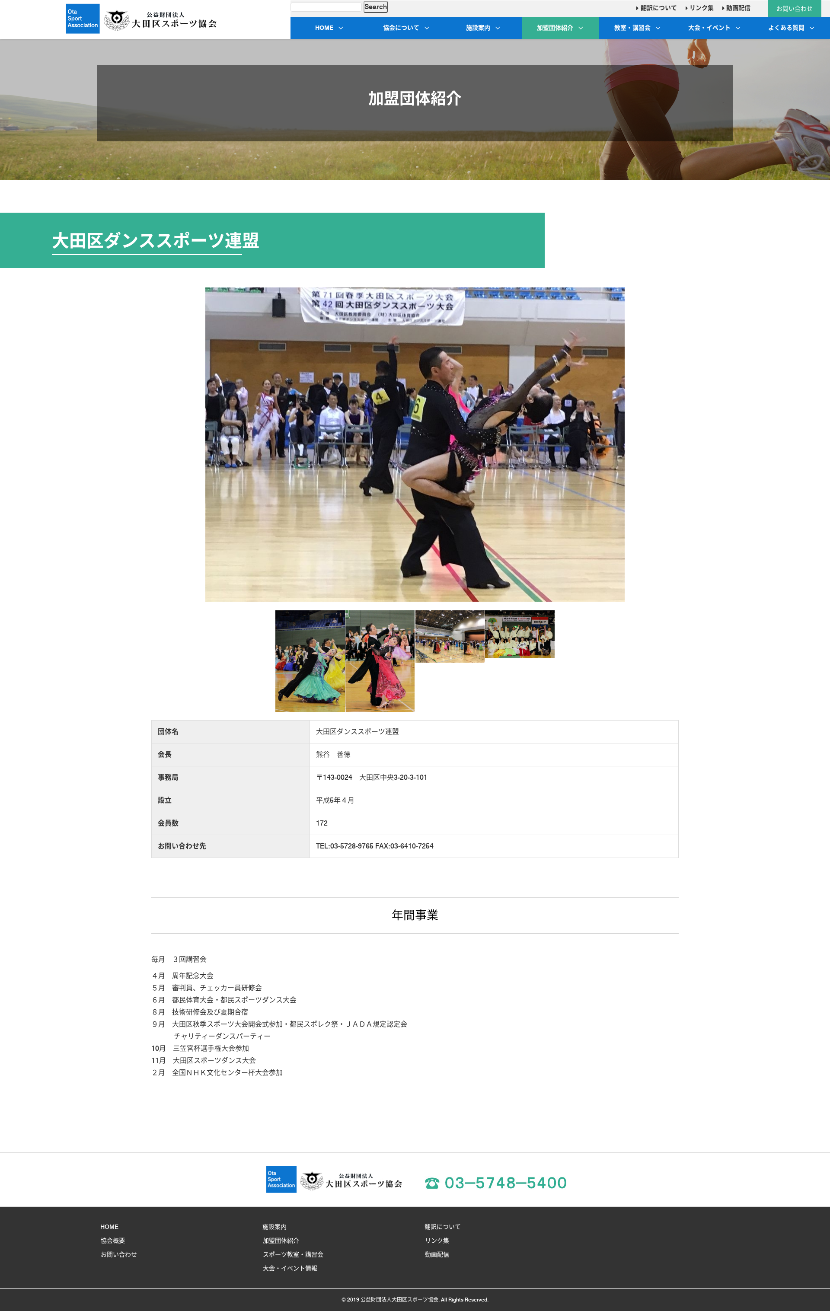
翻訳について (658, 7)
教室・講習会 (632, 27)
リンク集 (701, 7)
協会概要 (113, 1240)
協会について (401, 27)
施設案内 (478, 27)
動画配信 (737, 7)
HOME (324, 27)
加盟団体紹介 (555, 27)
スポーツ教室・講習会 (293, 1254)
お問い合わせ (794, 8)
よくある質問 (786, 27)
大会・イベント (709, 27)
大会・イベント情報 (290, 1268)
